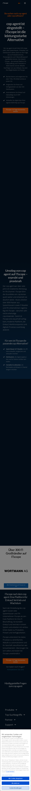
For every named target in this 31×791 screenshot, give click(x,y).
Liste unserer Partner (7, 775)
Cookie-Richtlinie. (10, 771)
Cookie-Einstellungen (15, 788)
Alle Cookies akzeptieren (15, 778)
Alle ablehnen (15, 783)
